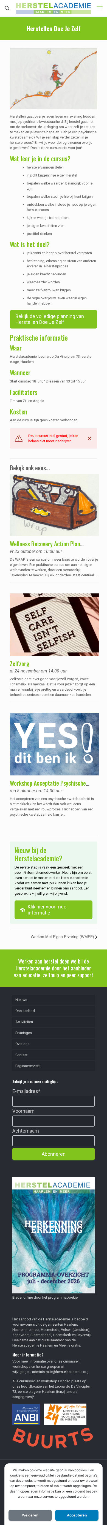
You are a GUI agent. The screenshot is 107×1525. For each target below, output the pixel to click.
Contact (21, 1055)
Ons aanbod (25, 1011)
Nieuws (21, 1000)
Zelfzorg (19, 663)
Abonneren (54, 1154)
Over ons (22, 1044)
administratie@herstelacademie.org (60, 1372)
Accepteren (77, 1515)
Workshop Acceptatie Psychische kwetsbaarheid (48, 786)
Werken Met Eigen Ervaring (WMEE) (63, 936)
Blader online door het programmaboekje (45, 1297)
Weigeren (30, 1515)
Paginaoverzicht (28, 1066)
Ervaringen (23, 1033)
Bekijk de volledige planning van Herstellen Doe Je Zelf (49, 319)
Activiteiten (24, 1022)
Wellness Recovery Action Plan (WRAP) (45, 547)
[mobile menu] (99, 8)
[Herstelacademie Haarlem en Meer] (53, 8)
